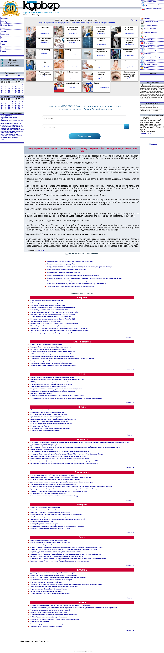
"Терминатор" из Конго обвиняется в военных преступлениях (52, 410)
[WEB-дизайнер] (45, 51)
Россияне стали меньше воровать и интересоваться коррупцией (70, 261)
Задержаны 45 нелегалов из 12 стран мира (45, 321)
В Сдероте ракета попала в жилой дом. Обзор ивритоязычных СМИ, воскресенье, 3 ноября (79, 267)
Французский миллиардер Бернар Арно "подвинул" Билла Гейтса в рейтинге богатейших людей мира (66, 454)
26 (12, 92)
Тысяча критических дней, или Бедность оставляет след (67, 281)
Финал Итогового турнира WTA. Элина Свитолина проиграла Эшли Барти (56, 556)
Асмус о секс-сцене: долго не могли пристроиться (48, 386)
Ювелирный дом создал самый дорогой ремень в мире (50, 428)
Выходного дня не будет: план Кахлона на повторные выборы (52, 307)
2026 (18, 75)
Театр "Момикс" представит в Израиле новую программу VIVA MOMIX (54, 586)
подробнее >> (44, 33)
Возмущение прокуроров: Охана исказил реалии (47, 361)
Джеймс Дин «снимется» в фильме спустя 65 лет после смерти (52, 573)
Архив (146, 67)
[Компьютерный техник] (129, 54)
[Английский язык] (73, 85)
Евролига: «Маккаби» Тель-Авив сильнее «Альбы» (48, 540)
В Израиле (4, 18)
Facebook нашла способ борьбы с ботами (45, 507)
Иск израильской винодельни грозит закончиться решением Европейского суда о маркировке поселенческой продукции (73, 607)
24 (5, 92)
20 (16, 90)
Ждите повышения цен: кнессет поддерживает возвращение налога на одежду (58, 456)
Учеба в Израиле (150, 29)
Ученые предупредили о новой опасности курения (48, 624)
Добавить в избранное (153, 8)
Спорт (3, 44)
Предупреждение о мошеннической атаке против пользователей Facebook (57, 526)
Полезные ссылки (150, 64)
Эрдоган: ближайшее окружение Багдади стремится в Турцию (52, 351)
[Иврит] (96, 87)
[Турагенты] (45, 31)
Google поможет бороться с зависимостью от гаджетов (50, 517)
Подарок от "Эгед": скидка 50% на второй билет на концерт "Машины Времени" (58, 577)
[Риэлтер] (68, 54)
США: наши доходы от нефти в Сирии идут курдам (48, 414)
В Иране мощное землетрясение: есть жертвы (46, 344)
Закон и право (6, 38)
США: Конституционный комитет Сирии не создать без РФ (51, 423)
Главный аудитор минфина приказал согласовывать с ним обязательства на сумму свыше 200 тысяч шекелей (69, 461)
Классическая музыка (151, 50)
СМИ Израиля (6, 22)
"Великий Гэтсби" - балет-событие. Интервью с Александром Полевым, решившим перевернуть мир (66, 584)
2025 (6, 75)
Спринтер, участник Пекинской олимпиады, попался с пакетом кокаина (55, 552)
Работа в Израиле (150, 32)
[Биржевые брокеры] (101, 42)
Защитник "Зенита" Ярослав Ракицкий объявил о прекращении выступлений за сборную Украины (65, 554)
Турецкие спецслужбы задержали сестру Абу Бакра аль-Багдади (53, 365)
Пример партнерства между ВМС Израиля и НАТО (48, 412)
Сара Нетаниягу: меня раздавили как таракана (63, 272)
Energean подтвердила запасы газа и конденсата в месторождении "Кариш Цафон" (59, 458)
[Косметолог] (129, 65)
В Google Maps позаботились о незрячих (44, 524)
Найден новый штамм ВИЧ (39, 621)
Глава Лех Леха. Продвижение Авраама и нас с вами (49, 612)
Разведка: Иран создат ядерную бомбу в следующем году (50, 347)
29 (22, 92)
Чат (145, 36)
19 (12, 90)
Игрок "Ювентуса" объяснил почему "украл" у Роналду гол (51, 542)
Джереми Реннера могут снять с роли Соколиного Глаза (50, 593)
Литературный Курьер (152, 57)
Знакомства (148, 43)
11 (9, 88)
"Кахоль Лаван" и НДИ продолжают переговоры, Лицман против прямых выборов (59, 330)
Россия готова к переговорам (41, 393)
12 (12, 88)
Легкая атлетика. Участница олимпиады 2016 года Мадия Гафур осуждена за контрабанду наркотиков (66, 547)
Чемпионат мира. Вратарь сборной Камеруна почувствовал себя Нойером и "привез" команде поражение (68, 558)
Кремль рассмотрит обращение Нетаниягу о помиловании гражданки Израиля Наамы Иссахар (63, 489)
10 (5, 88)
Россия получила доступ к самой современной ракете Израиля (52, 391)
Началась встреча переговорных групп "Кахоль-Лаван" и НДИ (52, 319)
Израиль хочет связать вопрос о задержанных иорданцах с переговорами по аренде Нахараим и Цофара (84, 278)
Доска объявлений (151, 21)
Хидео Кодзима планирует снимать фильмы (46, 626)
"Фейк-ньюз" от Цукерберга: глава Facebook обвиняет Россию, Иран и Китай (57, 519)
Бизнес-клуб (148, 39)
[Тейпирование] (73, 76)
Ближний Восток (7, 25)
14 (19, 88)
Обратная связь (151, 1)
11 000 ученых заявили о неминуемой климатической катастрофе (53, 382)
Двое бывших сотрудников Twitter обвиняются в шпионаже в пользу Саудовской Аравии (62, 358)
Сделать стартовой (152, 5)
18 (9, 90)
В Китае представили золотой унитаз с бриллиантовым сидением (53, 614)
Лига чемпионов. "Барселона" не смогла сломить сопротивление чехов (56, 545)
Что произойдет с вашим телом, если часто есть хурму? (50, 610)
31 (19, 109)
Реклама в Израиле (151, 25)
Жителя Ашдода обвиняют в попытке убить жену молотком (51, 326)
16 (2, 90)
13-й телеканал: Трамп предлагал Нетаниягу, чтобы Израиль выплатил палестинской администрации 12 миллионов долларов (75, 447)
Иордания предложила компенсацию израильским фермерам (52, 356)
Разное (3, 51)
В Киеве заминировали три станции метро (45, 430)
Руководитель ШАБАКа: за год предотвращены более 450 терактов (54, 323)
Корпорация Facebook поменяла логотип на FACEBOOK (50, 512)
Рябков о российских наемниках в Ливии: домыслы (49, 421)
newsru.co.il (39, 250)
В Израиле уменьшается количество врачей (45, 303)
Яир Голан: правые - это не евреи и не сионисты (47, 305)
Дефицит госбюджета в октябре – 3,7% (44, 445)
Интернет (4, 41)
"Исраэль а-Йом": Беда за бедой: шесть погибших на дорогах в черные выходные (76, 283)
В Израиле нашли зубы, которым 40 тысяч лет (46, 300)
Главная (147, 18)
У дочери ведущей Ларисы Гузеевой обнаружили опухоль (51, 384)
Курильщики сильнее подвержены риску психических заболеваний (54, 619)
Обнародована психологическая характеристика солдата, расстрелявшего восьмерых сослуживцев (66, 398)
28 (19, 92)
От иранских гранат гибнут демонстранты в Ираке (48, 349)
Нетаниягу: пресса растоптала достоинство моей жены (66, 269)
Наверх (129, 337)
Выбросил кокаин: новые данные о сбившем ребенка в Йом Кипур (54, 496)
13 (16, 88)
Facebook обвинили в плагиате (41, 521)
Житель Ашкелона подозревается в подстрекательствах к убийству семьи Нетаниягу (60, 477)
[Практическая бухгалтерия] (73, 31)
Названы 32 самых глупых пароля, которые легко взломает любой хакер (56, 514)
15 (22, 88)
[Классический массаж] (73, 65)
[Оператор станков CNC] (45, 65)
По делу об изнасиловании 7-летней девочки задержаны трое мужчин (55, 479)
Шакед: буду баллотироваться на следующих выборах (49, 310)
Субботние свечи (150, 60)
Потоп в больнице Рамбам (39, 426)
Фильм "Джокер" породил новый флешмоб (45, 591)
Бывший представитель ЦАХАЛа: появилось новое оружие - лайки (54, 312)
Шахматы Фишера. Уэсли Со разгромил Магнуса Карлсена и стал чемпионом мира (59, 561)
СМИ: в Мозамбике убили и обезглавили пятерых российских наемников (73, 275)
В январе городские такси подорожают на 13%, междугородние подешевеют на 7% (59, 451)
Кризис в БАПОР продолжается (41, 449)
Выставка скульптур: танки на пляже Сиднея (46, 582)
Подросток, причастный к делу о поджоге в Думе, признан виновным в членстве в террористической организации (71, 486)
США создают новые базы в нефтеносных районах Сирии (51, 363)
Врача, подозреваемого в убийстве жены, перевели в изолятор (52, 475)
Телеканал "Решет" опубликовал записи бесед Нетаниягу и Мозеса (70, 286)
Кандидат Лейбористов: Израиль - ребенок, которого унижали (52, 314)
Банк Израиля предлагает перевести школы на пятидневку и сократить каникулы (59, 328)
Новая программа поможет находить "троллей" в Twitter (50, 528)
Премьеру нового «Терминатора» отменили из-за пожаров (51, 580)
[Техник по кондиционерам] (101, 54)
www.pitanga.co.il (146, 133)
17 (5, 90)
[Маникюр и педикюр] (101, 76)
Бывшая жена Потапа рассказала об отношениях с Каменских (52, 377)
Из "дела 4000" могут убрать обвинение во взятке (47, 493)
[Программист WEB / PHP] (129, 31)
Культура (4, 48)
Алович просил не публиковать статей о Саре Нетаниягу (50, 316)
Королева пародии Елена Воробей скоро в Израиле (48, 589)
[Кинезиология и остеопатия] (101, 65)
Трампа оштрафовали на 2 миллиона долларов (47, 417)
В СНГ (3, 28)
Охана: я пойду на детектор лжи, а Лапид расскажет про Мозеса (53, 333)
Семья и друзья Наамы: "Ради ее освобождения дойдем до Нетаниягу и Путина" (58, 491)
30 (16, 109)
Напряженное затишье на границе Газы (61, 264)
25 (9, 92)
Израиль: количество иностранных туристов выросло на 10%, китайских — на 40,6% (60, 605)
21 (19, 90)
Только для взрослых (152, 46)
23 (2, 92)
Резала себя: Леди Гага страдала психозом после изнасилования (53, 575)
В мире (3, 31)
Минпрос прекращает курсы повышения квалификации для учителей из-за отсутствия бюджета (64, 463)
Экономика (5, 34)
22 (22, 90)
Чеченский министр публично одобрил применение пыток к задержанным (57, 395)
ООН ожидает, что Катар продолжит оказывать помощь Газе (51, 354)
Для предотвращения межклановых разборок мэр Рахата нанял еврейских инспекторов (61, 482)
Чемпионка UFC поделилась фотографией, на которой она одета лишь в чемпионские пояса (63, 549)
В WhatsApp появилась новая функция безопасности (49, 617)
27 (16, 92)
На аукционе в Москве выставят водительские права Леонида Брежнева (56, 389)
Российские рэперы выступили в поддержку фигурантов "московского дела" (58, 379)
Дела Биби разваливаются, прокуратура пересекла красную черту (53, 484)
